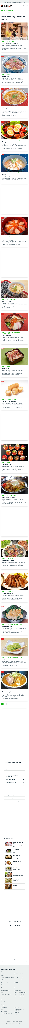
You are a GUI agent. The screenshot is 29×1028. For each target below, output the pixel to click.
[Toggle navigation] (27, 6)
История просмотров (6, 1013)
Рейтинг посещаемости (14, 921)
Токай (2, 996)
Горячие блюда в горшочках (19, 974)
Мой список (4, 1011)
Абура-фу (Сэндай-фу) (9, 401)
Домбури (9, 74)
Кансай (3, 998)
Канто (2, 992)
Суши (2, 973)
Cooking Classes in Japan (10, 43)
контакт (16, 1016)
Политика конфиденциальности (20, 1013)
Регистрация (4, 1007)
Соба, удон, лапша (11, 299)
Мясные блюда (10, 558)
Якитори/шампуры (19, 977)
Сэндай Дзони (6, 335)
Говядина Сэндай (7, 593)
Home (2, 10)
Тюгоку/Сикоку (4, 999)
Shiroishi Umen (6, 301)
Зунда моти (6, 659)
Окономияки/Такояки (6, 982)
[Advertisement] (14, 200)
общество (17, 1007)
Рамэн (8, 107)
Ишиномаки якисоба (8, 497)
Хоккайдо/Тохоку (10, 10)
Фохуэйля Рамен (7, 109)
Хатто (4, 174)
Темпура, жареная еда (12, 399)
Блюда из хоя (6, 142)
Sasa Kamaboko (7, 626)
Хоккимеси (5, 368)
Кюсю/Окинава (4, 1001)
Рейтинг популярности (14, 917)
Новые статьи (14, 914)
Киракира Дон (6, 464)
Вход (2, 1009)
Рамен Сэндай (6, 692)
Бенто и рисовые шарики (7, 984)
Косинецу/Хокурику (6, 994)
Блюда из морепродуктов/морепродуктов (7, 978)
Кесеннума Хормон (8, 560)
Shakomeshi (5, 76)
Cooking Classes (11, 41)
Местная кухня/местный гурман (15, 140)
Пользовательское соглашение (19, 1010)
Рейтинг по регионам (14, 925)
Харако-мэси (6, 238)
